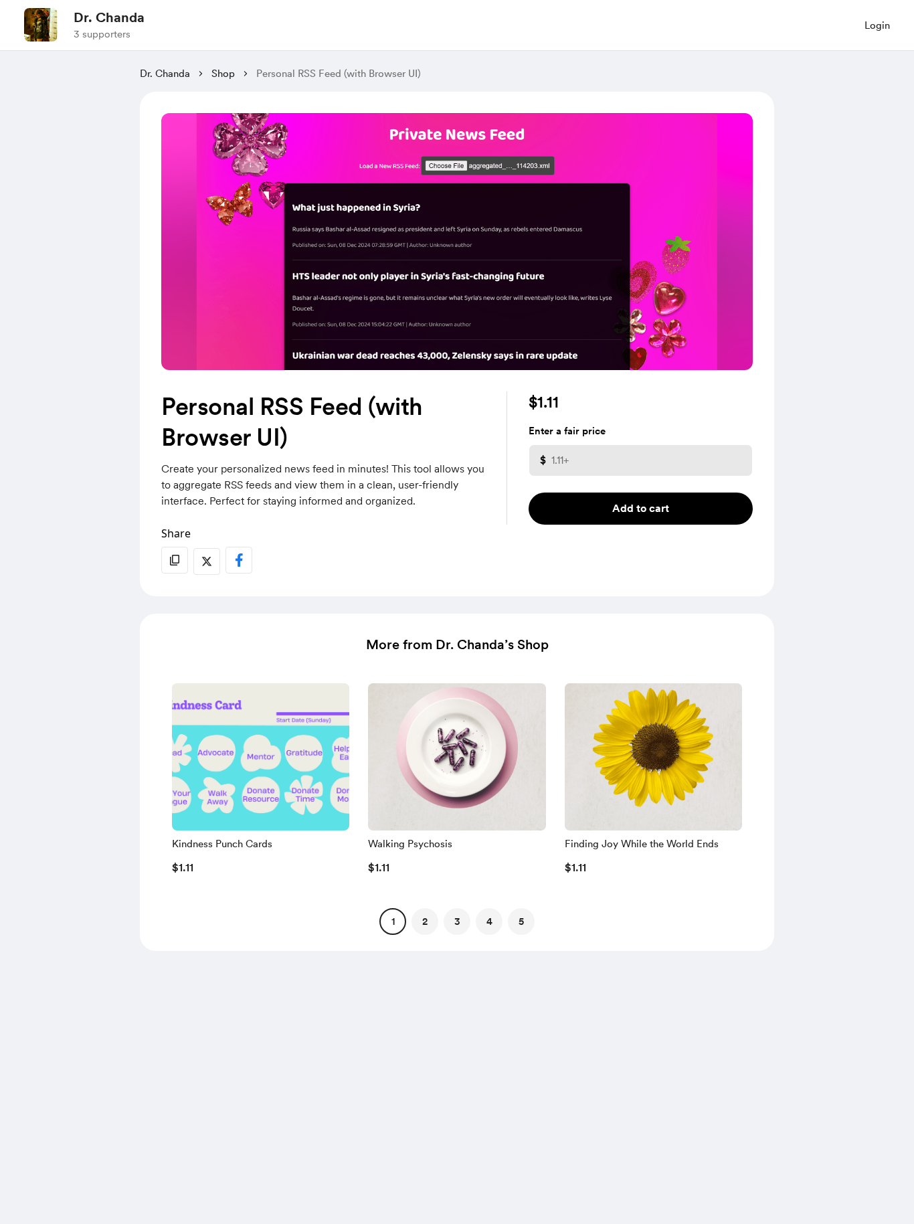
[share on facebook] (238, 560)
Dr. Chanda (109, 17)
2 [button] (425, 921)
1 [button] (393, 921)
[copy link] (174, 560)
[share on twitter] (206, 561)
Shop (223, 74)
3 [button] (457, 921)
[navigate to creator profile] (41, 24)
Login (877, 25)
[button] (261, 782)
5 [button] (521, 921)
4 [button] (489, 921)
